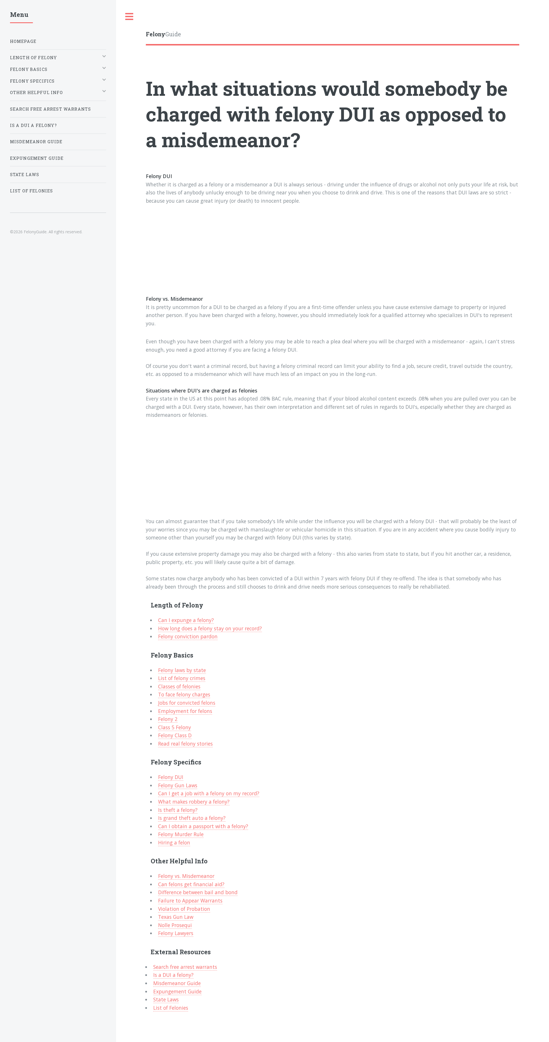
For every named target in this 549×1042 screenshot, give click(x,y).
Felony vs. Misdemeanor (186, 875)
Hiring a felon (174, 842)
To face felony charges (184, 694)
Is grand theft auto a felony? (192, 817)
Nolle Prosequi (175, 925)
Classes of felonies (179, 686)
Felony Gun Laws (177, 785)
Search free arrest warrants (185, 966)
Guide (163, 34)
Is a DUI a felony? (173, 974)
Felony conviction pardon (188, 636)
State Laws (166, 999)
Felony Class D (175, 735)
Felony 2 (168, 719)
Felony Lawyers (175, 933)
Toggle (129, 16)
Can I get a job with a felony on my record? (208, 793)
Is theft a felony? (178, 809)
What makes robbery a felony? (194, 801)
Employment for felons (185, 711)
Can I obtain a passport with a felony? (203, 826)
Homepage (23, 41)
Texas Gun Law (175, 916)
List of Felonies (170, 1007)
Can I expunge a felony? (186, 620)
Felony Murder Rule (181, 834)
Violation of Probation (184, 908)
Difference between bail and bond (198, 892)
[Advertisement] (317, 255)
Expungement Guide (177, 991)
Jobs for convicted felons (186, 702)
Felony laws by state (182, 670)
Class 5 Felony (174, 727)
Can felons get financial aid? (191, 884)
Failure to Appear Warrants (190, 900)
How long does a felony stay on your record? (210, 628)
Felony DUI (170, 777)
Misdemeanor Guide (177, 983)
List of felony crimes (181, 678)
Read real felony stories (185, 743)
